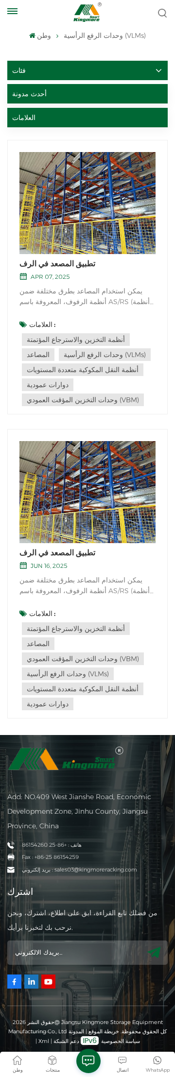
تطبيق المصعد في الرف (57, 263)
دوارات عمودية (48, 384)
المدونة (76, 1031)
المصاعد (38, 354)
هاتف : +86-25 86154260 (52, 844)
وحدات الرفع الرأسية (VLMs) (105, 354)
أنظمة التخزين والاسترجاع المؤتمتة (76, 339)
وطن (44, 35)
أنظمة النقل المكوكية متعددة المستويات (83, 369)
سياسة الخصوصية (120, 1041)
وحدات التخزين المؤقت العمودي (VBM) (83, 399)
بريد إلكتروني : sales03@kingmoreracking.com (79, 869)
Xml (43, 1041)
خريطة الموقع (103, 1031)
